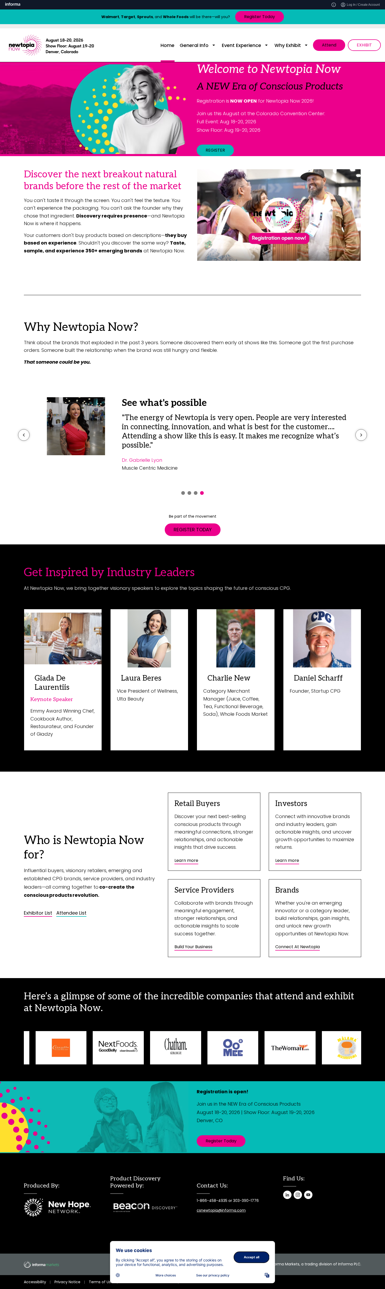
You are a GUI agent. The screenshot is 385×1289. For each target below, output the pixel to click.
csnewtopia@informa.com (221, 1210)
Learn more (186, 860)
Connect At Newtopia (297, 947)
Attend (329, 45)
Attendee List (71, 913)
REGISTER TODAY (193, 529)
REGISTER (215, 150)
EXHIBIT (364, 45)
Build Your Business (193, 947)
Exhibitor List (38, 913)
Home (167, 45)
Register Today (259, 17)
